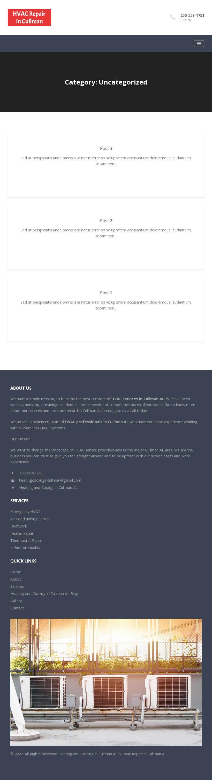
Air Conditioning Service (30, 518)
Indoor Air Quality (25, 547)
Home (15, 571)
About (15, 579)
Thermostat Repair (26, 540)
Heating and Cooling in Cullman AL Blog (44, 593)
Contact (17, 608)
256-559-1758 (192, 15)
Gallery (16, 600)
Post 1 (106, 293)
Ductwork (18, 526)
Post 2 (106, 220)
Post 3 (106, 148)
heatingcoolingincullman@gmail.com (49, 480)
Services (17, 586)
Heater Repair (22, 533)
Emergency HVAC (25, 511)
